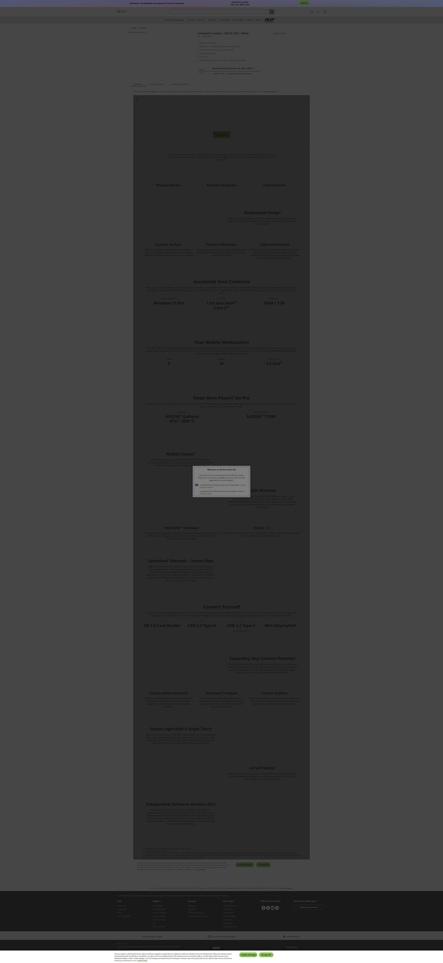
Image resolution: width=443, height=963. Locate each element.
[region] (221, 957)
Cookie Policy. (142, 961)
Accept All (266, 955)
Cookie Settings (248, 955)
